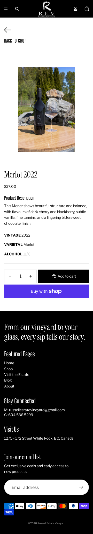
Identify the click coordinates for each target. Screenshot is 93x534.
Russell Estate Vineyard (51, 523)
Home (9, 363)
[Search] (17, 8)
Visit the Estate (16, 374)
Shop (8, 369)
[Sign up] (81, 487)
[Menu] (6, 9)
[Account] (75, 8)
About (9, 386)
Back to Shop (15, 41)
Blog (8, 380)
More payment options (46, 303)
